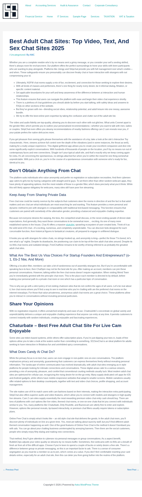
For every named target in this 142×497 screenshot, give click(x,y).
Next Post (133, 470)
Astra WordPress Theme (87, 485)
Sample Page (79, 16)
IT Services (62, 16)
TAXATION (109, 16)
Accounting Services (46, 5)
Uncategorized (18, 55)
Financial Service (33, 16)
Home (50, 16)
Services (95, 16)
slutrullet (70, 224)
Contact (86, 5)
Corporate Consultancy (106, 5)
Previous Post (10, 470)
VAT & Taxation (126, 16)
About (28, 5)
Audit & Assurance (69, 5)
